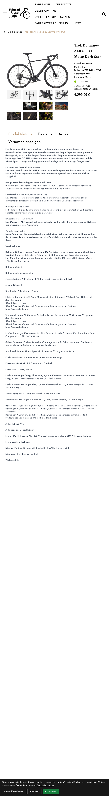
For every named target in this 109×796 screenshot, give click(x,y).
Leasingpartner (46, 11)
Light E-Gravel (15, 32)
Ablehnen (34, 791)
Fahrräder (43, 5)
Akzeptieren (50, 791)
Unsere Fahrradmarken (52, 17)
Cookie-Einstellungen (14, 791)
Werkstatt (63, 5)
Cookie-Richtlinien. (45, 786)
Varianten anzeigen (24, 142)
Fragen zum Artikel (54, 134)
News (77, 23)
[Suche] (103, 14)
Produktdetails (20, 134)
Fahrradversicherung (51, 23)
